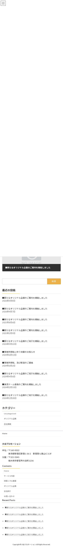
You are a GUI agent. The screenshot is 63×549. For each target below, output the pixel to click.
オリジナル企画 (10, 419)
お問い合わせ (9, 496)
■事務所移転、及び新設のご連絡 (17, 362)
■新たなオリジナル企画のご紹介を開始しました (24, 341)
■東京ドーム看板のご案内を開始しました (21, 384)
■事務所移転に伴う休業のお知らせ (18, 352)
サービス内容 (9, 476)
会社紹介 (7, 491)
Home (4, 433)
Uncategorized (10, 414)
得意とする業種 (10, 481)
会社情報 (7, 424)
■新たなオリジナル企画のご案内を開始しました (24, 298)
